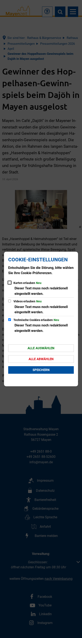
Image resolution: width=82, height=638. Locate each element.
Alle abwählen (41, 359)
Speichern (41, 370)
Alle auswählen (41, 348)
